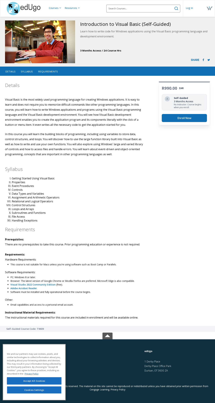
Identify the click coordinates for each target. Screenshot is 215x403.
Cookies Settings (34, 389)
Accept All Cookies (34, 380)
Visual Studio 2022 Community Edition (33, 284)
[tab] (176, 351)
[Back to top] (107, 335)
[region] (34, 372)
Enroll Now (184, 118)
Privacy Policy (118, 389)
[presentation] (55, 8)
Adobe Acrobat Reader (23, 288)
